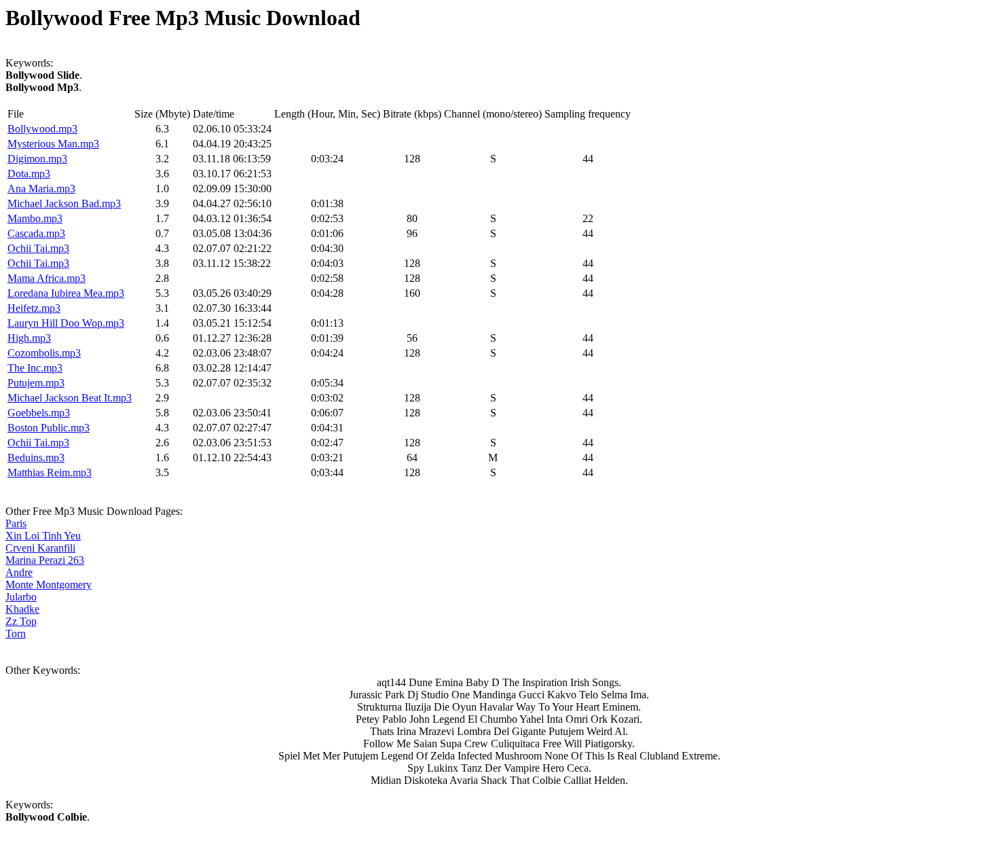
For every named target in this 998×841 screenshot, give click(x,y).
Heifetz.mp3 (33, 308)
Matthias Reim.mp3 (49, 472)
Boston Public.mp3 (48, 427)
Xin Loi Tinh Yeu (43, 535)
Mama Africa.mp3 (46, 278)
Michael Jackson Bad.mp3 (64, 203)
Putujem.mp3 (35, 383)
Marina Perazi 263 (44, 560)
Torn (15, 633)
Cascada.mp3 (36, 233)
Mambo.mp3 (34, 218)
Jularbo (21, 597)
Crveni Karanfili (40, 548)
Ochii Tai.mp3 (38, 248)
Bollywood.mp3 (42, 129)
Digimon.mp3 (37, 158)
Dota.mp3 (28, 173)
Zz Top (21, 621)
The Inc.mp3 (34, 368)
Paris (15, 523)
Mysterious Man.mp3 (53, 143)
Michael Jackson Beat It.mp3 (69, 398)
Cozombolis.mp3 (44, 353)
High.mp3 (29, 338)
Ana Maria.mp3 (41, 188)
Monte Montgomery (48, 584)
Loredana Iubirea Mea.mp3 (65, 293)
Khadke (22, 609)
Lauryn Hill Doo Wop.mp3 (65, 323)
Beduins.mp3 (35, 457)
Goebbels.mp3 (38, 412)
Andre (19, 572)
